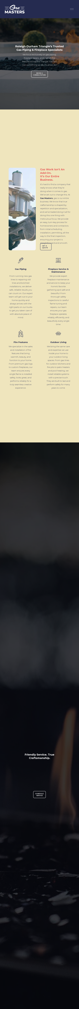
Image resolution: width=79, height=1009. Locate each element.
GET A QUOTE (45, 247)
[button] (39, 775)
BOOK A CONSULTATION (39, 74)
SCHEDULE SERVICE (39, 794)
